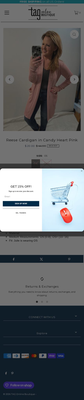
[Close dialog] (81, 171)
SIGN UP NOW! (21, 204)
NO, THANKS (21, 213)
